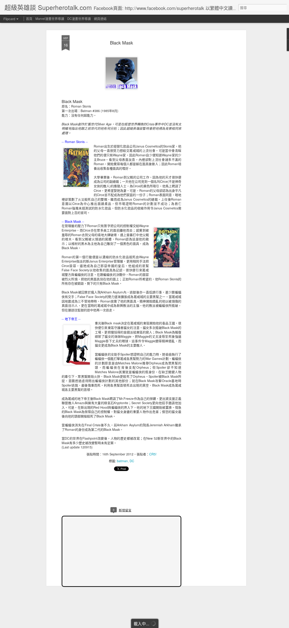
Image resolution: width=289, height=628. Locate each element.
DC (132, 461)
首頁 (29, 18)
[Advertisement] (206, 106)
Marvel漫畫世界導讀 (49, 18)
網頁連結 (100, 18)
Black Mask (121, 42)
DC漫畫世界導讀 (79, 18)
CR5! (152, 454)
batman (122, 461)
